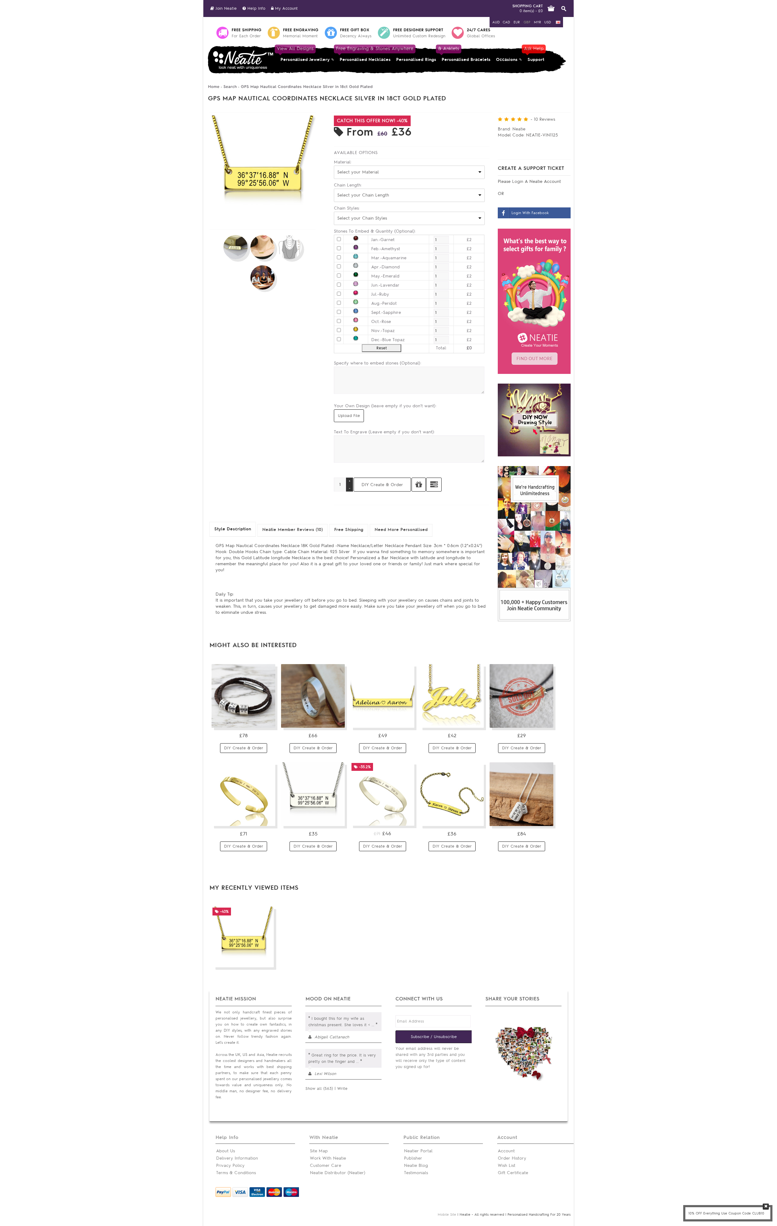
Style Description (232, 529)
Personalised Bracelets (464, 54)
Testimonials (416, 1173)
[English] (558, 22)
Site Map (319, 1151)
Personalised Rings (416, 59)
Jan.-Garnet (383, 239)
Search (230, 86)
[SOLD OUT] (521, 726)
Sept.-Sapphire (386, 312)
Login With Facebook (530, 213)
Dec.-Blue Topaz (388, 340)
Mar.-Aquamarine (388, 258)
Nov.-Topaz (383, 330)
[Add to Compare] (434, 485)
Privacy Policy (230, 1165)
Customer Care (325, 1165)
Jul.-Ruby (380, 294)
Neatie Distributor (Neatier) (337, 1173)
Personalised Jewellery (304, 54)
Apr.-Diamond (385, 267)
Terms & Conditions (236, 1173)
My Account (285, 8)
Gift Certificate (513, 1173)
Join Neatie (225, 8)
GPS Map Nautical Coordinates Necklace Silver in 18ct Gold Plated (306, 86)
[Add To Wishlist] (267, 960)
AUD (496, 22)
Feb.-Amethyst (385, 249)
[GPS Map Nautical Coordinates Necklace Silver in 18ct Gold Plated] (262, 220)
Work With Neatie (328, 1158)
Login (518, 181)
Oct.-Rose (381, 321)
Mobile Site (447, 1214)
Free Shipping (348, 529)
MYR (537, 22)
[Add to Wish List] (419, 485)
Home (213, 86)
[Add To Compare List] (256, 960)
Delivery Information (237, 1158)
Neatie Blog (416, 1165)
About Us (225, 1151)
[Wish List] (267, 721)
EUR (517, 22)
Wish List (506, 1165)
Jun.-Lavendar (385, 285)
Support (534, 54)
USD (547, 22)
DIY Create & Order (243, 748)
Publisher (413, 1158)
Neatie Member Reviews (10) (292, 529)
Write (342, 1088)
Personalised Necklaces (365, 54)
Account (506, 1151)
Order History (512, 1158)
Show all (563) (319, 1088)
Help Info (255, 8)
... (373, 1025)
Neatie (518, 129)
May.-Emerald (385, 276)
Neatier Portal (418, 1151)
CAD (506, 22)
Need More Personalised (401, 529)
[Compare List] (256, 721)
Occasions (506, 59)
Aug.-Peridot (384, 303)
